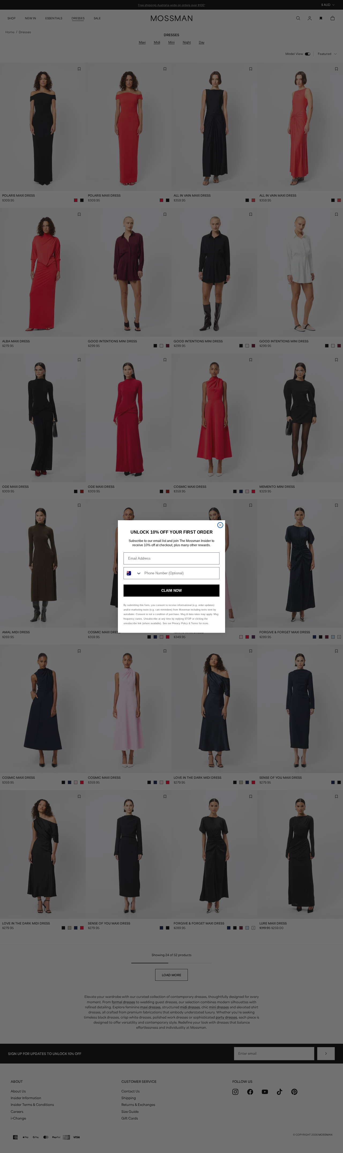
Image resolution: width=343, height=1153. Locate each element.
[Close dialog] (220, 525)
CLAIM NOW (171, 591)
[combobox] (133, 573)
